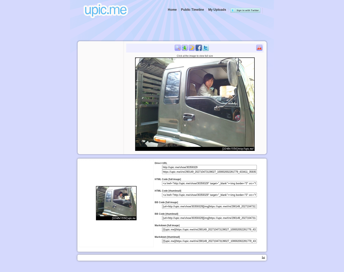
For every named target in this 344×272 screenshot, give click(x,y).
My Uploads (217, 9)
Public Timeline (192, 9)
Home (172, 9)
